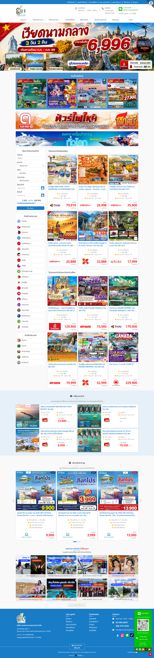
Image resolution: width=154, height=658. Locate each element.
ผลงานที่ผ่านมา (70, 627)
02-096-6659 (109, 11)
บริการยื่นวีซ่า (70, 630)
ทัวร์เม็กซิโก (92, 630)
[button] (140, 500)
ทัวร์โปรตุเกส (93, 627)
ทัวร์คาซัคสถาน (93, 622)
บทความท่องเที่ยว (71, 624)
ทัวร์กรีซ (91, 624)
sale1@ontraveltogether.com (126, 630)
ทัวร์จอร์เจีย (92, 619)
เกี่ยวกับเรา (69, 622)
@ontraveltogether (130, 10)
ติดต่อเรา (68, 619)
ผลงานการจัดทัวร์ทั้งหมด (76, 605)
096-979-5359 (109, 13)
